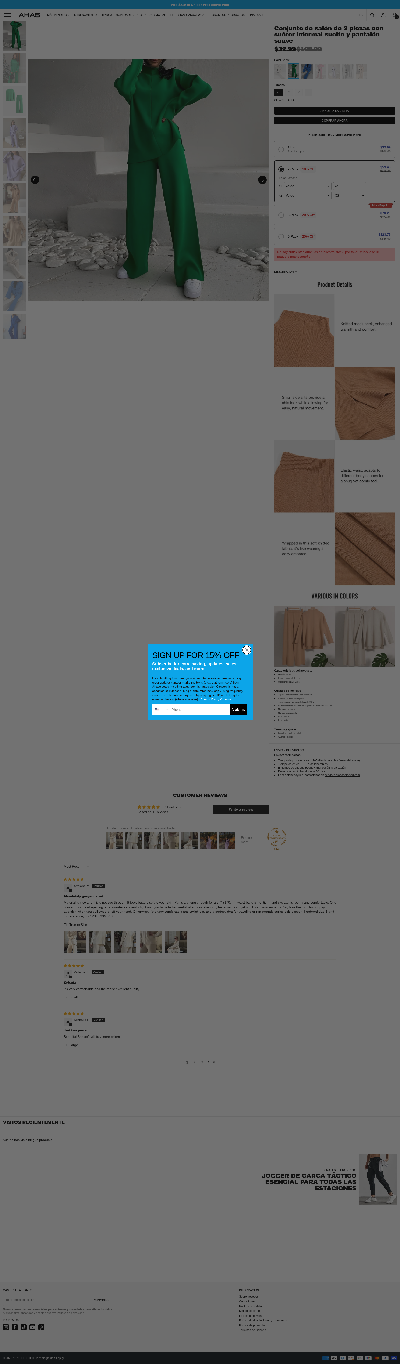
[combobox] (160, 709)
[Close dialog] (247, 650)
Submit (238, 709)
